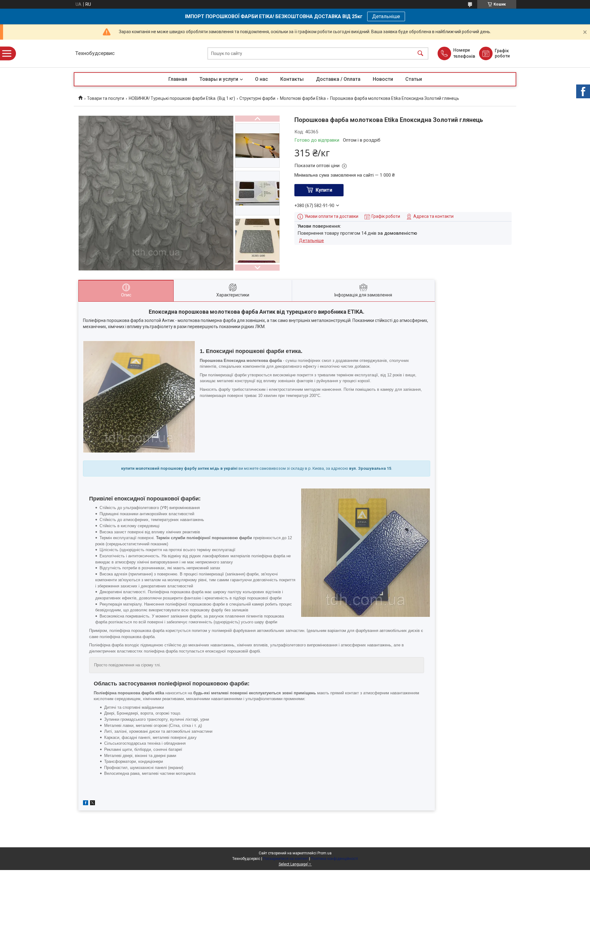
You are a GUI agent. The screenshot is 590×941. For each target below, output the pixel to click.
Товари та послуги (105, 98)
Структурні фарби (257, 98)
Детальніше (386, 16)
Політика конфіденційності (334, 859)
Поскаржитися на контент (285, 859)
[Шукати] (420, 53)
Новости (383, 79)
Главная (177, 79)
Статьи (413, 79)
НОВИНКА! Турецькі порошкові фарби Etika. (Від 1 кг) (182, 98)
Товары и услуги (218, 79)
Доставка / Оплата (338, 79)
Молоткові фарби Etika (303, 98)
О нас (261, 79)
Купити (324, 190)
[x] (92, 803)
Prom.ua (324, 853)
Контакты (292, 79)
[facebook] (85, 803)
